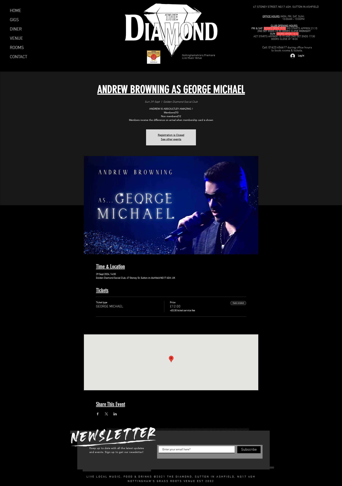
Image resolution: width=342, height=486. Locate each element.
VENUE (16, 38)
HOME (15, 11)
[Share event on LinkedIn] (115, 414)
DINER (16, 29)
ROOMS (17, 48)
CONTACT (18, 57)
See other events (171, 139)
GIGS (14, 20)
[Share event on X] (106, 414)
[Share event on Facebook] (97, 414)
